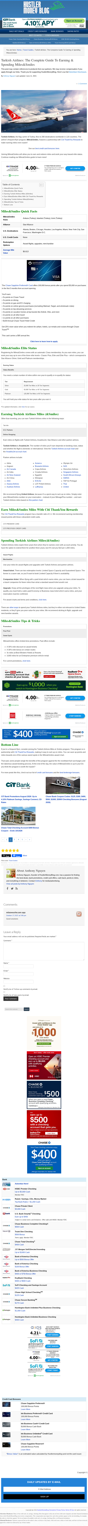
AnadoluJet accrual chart (16, 452)
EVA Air (38, 481)
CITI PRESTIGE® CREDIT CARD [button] (14, 528)
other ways (14, 607)
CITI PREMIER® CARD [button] (11, 524)
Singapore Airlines (70, 472)
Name (6, 963)
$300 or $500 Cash (22, 1281)
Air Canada (11, 469)
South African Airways (72, 475)
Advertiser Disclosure (77, 72)
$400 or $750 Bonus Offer (25, 1274)
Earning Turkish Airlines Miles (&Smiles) (18, 194)
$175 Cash (19, 1303)
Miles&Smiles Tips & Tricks (13, 202)
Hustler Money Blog (44, 7)
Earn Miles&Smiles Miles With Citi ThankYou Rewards (23, 196)
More (25, 856)
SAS (65, 466)
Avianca (38, 463)
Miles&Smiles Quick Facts (13, 188)
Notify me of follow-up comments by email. (20, 989)
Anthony (38, 881)
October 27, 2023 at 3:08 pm (16, 915)
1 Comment (82, 84)
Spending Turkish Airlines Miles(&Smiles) (19, 199)
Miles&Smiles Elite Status (13, 191)
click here (42, 600)
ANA (9, 481)
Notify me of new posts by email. (16, 995)
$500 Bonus (20, 1235)
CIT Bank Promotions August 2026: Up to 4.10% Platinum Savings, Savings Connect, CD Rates (21, 799)
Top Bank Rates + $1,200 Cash (27, 1202)
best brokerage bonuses (69, 772)
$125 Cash (19, 1295)
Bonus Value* (12, 1454)
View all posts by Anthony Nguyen (20, 884)
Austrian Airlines (13, 487)
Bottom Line (8, 205)
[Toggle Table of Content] (40, 185)
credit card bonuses (45, 772)
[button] (43, 365)
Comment (7, 940)
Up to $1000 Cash (22, 1252)
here (23, 407)
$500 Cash (19, 1227)
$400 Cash (19, 1245)
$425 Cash (19, 1288)
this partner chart (36, 500)
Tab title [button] (5, 425)
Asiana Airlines (13, 484)
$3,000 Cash (20, 1209)
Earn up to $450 (21, 1217)
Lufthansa (39, 487)
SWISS (66, 478)
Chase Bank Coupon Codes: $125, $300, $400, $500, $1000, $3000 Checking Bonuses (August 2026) (66, 799)
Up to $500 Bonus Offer (24, 1259)
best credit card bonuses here (47, 148)
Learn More (25, 1409)
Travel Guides (13, 860)
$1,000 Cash (20, 1311)
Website (6, 978)
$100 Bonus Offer (22, 1267)
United (66, 487)
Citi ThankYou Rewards (71, 140)
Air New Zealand (13, 475)
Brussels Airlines (42, 466)
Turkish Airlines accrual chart (63, 449)
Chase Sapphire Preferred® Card (19, 285)
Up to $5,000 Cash (22, 1192)
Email (6, 971)
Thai (65, 484)
